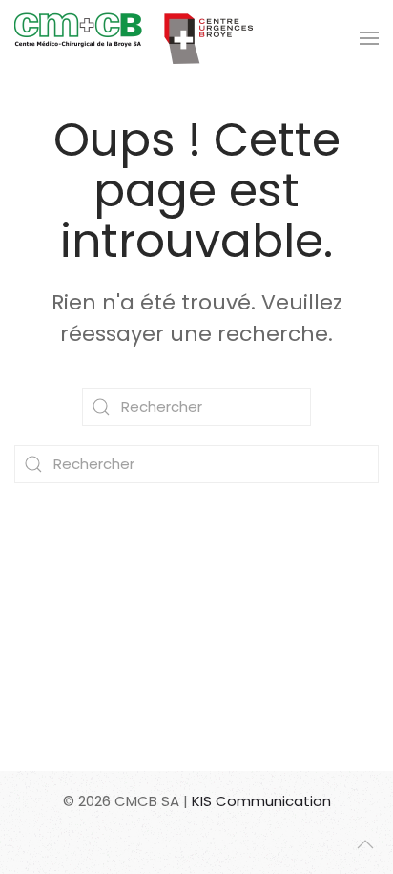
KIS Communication (261, 801)
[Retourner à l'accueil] (133, 38)
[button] (369, 38)
